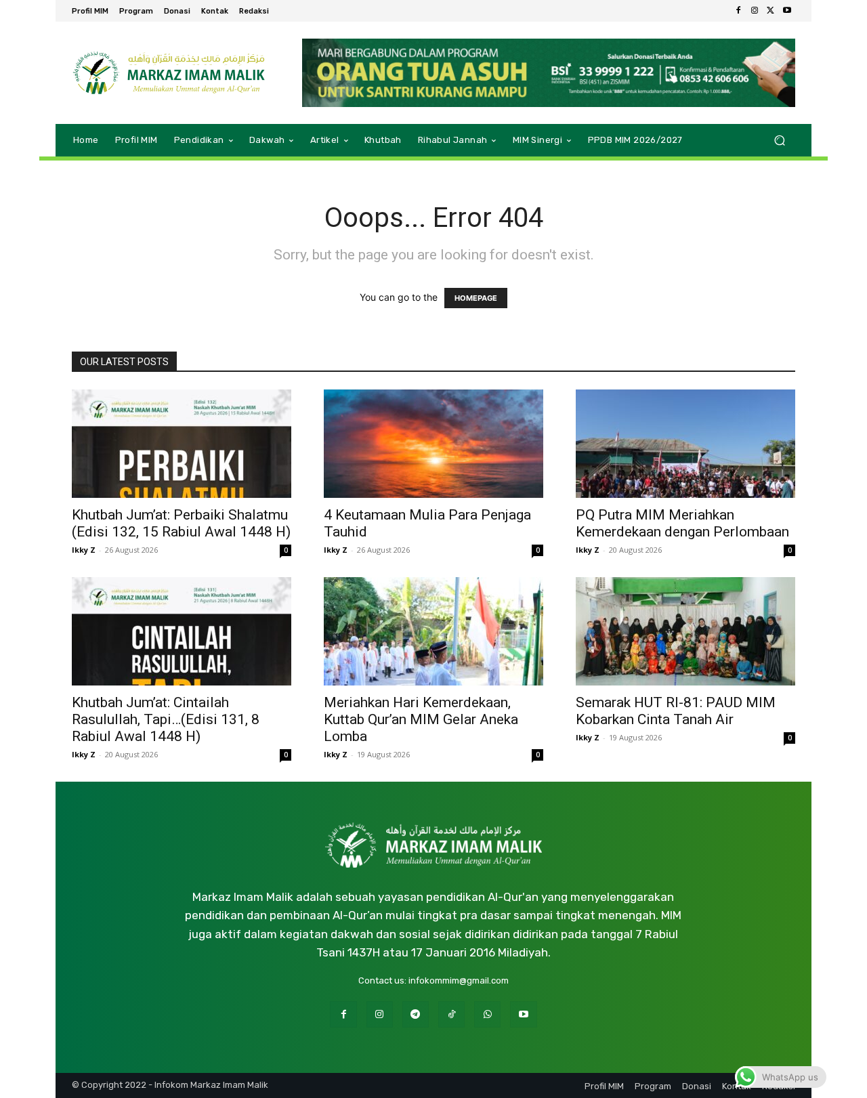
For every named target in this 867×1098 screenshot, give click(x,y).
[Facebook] (738, 11)
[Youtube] (787, 11)
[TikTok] (451, 1014)
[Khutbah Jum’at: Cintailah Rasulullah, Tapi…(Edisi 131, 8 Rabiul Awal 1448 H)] (181, 631)
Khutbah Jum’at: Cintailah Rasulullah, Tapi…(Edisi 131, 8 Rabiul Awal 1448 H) (165, 719)
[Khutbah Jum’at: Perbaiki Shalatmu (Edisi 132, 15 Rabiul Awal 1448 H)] (181, 443)
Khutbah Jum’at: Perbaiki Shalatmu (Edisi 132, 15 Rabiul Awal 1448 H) (181, 523)
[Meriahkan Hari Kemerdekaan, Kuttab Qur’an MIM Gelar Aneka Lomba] (433, 631)
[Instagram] (754, 11)
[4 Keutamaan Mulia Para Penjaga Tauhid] (433, 443)
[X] (771, 11)
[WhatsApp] (487, 1014)
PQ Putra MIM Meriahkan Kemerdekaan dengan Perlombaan (682, 523)
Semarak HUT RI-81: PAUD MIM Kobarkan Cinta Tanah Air (676, 710)
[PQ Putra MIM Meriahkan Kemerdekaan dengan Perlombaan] (685, 443)
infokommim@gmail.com (458, 980)
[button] (779, 140)
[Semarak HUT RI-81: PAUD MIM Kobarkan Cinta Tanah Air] (685, 631)
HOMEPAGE (475, 298)
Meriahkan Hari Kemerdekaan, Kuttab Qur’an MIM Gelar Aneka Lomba (421, 719)
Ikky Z (84, 550)
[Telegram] (415, 1014)
